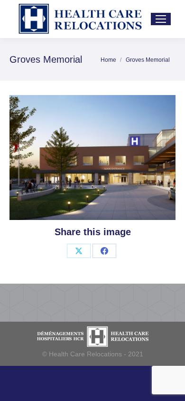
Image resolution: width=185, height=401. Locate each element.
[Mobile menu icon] (161, 19)
